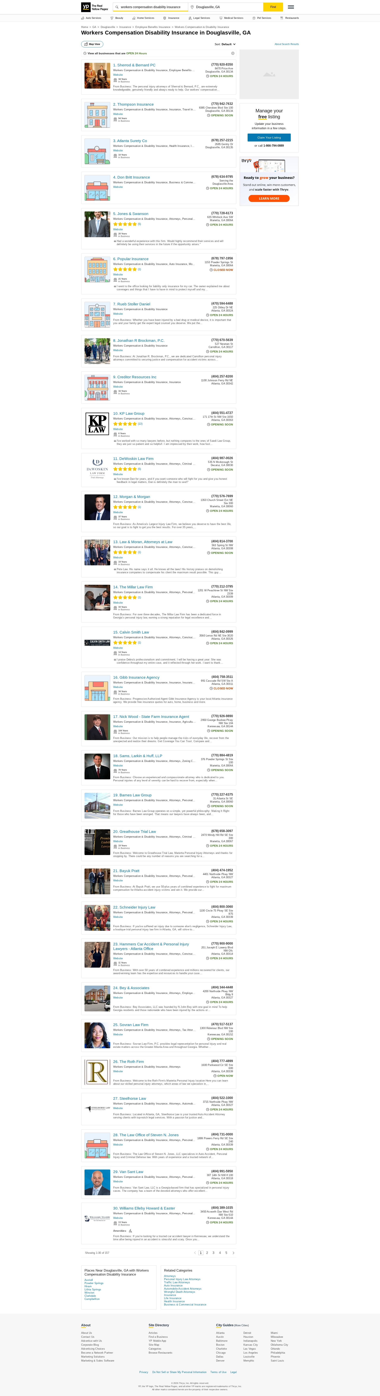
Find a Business (158, 1336)
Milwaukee (277, 1336)
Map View (94, 44)
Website (118, 75)
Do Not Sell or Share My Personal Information (179, 1372)
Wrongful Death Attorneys (179, 1291)
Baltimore (221, 1340)
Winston (89, 1292)
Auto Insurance (178, 264)
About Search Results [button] (287, 44)
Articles (153, 1332)
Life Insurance (172, 1298)
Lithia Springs (93, 1289)
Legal (233, 1372)
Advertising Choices (93, 1348)
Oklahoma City (279, 1344)
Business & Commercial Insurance (189, 182)
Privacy (143, 1372)
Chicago (221, 1352)
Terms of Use (218, 1372)
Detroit (247, 1332)
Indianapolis (250, 1340)
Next (232, 1253)
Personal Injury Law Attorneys (182, 1279)
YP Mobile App (157, 1340)
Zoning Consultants (193, 761)
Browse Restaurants (161, 1352)
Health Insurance (179, 145)
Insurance (125, 27)
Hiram (88, 1286)
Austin (220, 1336)
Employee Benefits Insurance (152, 27)
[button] (291, 7)
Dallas (219, 1356)
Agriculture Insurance (195, 721)
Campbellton (92, 1299)
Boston (220, 1344)
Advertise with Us (91, 1340)
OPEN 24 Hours (136, 53)
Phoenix (275, 1356)
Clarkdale (90, 1295)
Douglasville (108, 27)
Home (84, 27)
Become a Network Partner (97, 1352)
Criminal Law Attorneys (195, 463)
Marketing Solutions (93, 1356)
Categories (155, 1348)
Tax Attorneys (190, 1029)
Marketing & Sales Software (97, 1360)
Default (227, 44)
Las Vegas (249, 1348)
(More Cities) (241, 1325)
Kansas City (250, 1344)
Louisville (249, 1356)
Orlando (275, 1348)
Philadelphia (278, 1352)
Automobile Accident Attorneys (183, 1288)
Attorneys (175, 218)
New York (276, 1340)
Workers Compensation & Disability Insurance (140, 70)
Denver (220, 1360)
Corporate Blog (90, 1344)
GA (94, 27)
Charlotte (221, 1348)
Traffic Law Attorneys (177, 1282)
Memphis (248, 1360)
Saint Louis (277, 1360)
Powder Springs (94, 1283)
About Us (86, 1332)
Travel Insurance (192, 109)
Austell (89, 1279)
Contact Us (87, 1336)
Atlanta (220, 1332)
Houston (248, 1336)
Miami (274, 1332)
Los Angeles (250, 1352)
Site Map (154, 1344)
